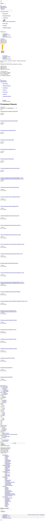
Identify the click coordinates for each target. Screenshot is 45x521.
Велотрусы (7, 499)
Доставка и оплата (6, 34)
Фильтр (1, 107)
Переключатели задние (9, 493)
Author (6, 457)
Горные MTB (7, 461)
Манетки (7, 489)
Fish (6, 473)
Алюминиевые (8, 480)
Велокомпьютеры (8, 497)
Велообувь (7, 498)
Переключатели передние (10, 494)
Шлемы (6, 506)
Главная (4, 100)
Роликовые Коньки (6, 465)
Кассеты (6, 488)
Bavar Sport (7, 467)
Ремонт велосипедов (7, 36)
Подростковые (8, 463)
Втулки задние (8, 490)
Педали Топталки (8, 495)
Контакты (5, 35)
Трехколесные (8, 460)
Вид (1, 109)
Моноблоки (7, 492)
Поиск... (2, 9)
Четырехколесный (8, 485)
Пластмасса (7, 481)
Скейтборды (5, 471)
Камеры (6, 487)
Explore (6, 468)
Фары (6, 505)
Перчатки (7, 504)
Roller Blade (7, 470)
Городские (7, 462)
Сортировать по (3, 108)
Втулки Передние (8, 491)
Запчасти (4, 486)
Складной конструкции (10, 482)
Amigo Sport (7, 466)
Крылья (6, 503)
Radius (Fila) (7, 469)
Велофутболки (8, 500)
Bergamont (7, 456)
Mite (6, 479)
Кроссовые (7, 464)
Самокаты (5, 476)
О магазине (5, 33)
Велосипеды (5, 454)
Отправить (3, 511)
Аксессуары (5, 496)
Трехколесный (8, 484)
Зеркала (6, 502)
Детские (6, 459)
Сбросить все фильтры (4, 445)
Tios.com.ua (42, 514)
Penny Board (7, 472)
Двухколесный (8, 483)
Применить (3, 444)
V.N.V (6, 458)
